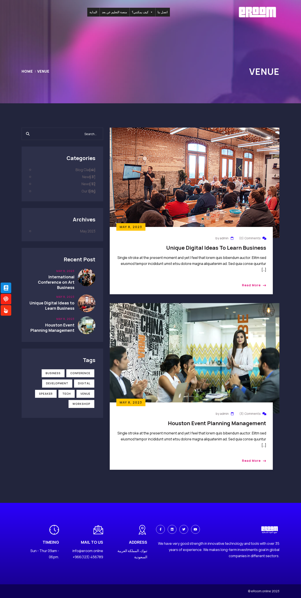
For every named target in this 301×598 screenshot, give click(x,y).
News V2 (88, 183)
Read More (251, 285)
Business (53, 373)
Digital (84, 383)
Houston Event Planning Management (217, 423)
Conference (80, 373)
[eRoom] (257, 11)
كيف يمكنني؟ (140, 12)
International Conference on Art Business (56, 282)
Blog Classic (85, 169)
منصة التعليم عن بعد (114, 12)
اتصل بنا (163, 12)
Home (27, 71)
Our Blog (88, 191)
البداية (93, 12)
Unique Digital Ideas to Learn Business (216, 247)
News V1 (88, 176)
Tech (66, 394)
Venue (43, 71)
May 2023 (87, 231)
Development (57, 383)
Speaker (46, 394)
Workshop (81, 404)
